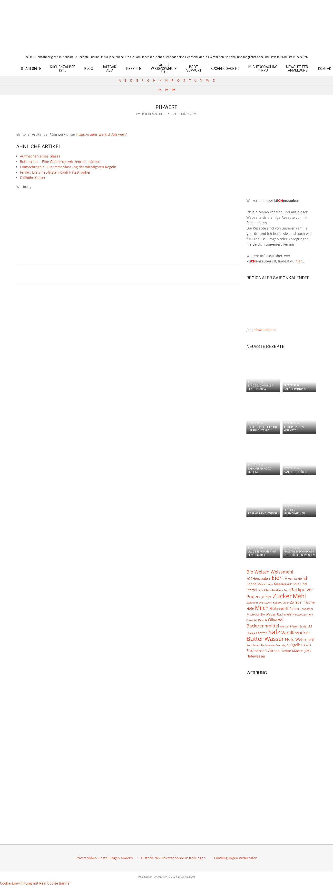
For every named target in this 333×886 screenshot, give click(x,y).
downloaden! (265, 329)
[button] (104, 858)
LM (309, 626)
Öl (287, 645)
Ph (173, 90)
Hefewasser (255, 656)
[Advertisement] (127, 223)
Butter (255, 639)
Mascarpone (265, 584)
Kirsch (262, 620)
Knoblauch (253, 645)
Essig (302, 626)
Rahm (294, 608)
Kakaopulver (281, 602)
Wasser (274, 639)
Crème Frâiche (293, 579)
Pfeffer (261, 633)
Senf (286, 590)
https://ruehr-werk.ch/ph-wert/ (101, 134)
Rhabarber (306, 609)
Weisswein (265, 602)
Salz (274, 631)
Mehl (299, 596)
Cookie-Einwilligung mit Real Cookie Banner (35, 883)
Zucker (282, 596)
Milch (262, 607)
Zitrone (274, 650)
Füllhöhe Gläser (33, 177)
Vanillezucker (295, 632)
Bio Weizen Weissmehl (269, 572)
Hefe (289, 639)
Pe (159, 90)
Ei (305, 578)
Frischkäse (252, 614)
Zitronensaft (256, 650)
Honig (250, 633)
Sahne (251, 584)
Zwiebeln (252, 602)
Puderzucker (259, 596)
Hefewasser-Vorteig (273, 645)
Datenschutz (145, 876)
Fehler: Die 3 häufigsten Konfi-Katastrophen (55, 172)
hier (298, 261)
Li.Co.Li (306, 645)
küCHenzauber (258, 578)
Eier (277, 578)
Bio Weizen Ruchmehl (276, 614)
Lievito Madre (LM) (296, 651)
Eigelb (295, 644)
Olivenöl (276, 620)
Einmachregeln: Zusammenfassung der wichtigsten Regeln (68, 167)
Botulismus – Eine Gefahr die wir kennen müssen (60, 161)
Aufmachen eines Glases (40, 156)
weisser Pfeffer (289, 626)
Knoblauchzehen (270, 590)
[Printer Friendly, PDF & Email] (41, 274)
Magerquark (283, 584)
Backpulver (301, 590)
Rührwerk (279, 608)
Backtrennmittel (262, 626)
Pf (166, 90)
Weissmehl (304, 639)
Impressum (160, 876)
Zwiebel (296, 602)
